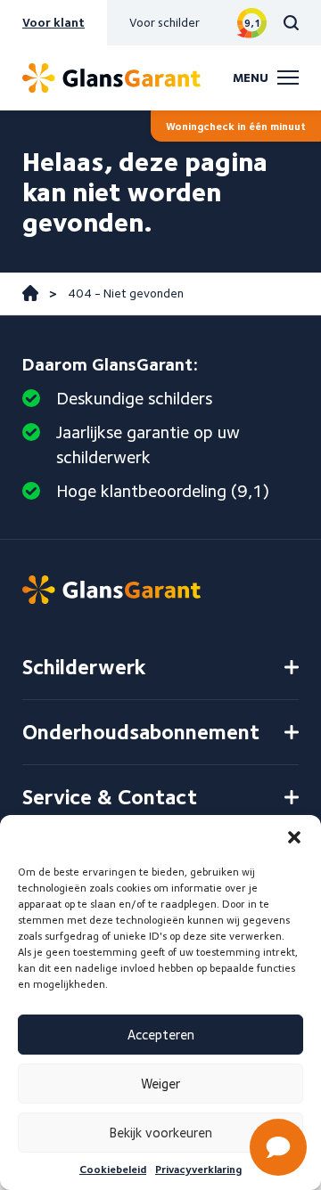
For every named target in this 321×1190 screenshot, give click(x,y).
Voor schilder (164, 22)
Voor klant (53, 22)
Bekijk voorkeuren (161, 1133)
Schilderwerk (84, 667)
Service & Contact (109, 797)
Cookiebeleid (112, 1169)
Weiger (160, 1084)
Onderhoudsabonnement (140, 732)
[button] (294, 837)
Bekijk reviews (252, 22)
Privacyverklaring (198, 1169)
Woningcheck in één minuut (236, 126)
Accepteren (161, 1035)
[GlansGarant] (111, 78)
